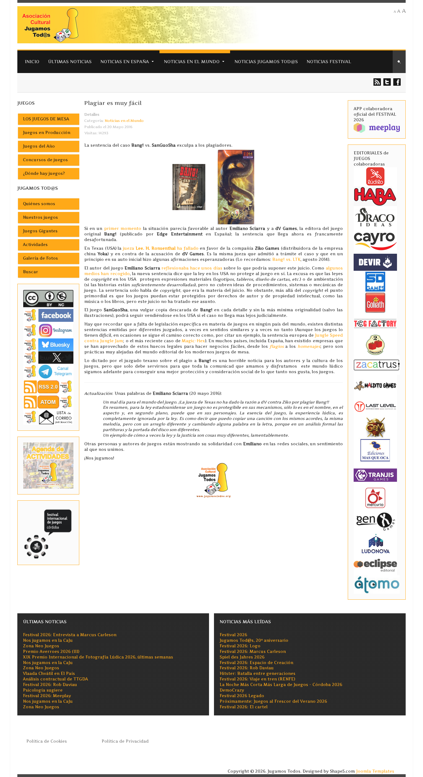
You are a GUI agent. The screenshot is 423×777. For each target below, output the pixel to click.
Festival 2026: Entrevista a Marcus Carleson (69, 634)
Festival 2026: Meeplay (47, 695)
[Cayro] (375, 240)
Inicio (32, 61)
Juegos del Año (39, 146)
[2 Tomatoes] (375, 344)
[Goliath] (375, 302)
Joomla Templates (375, 771)
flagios (277, 346)
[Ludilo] (375, 176)
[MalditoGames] (375, 385)
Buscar (30, 272)
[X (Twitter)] (48, 357)
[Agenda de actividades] (48, 465)
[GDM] (375, 427)
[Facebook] (48, 315)
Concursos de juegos (45, 160)
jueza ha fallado (160, 248)
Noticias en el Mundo (192, 61)
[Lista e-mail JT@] (48, 417)
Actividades (35, 244)
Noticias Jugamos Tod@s (266, 61)
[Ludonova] (375, 543)
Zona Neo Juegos (41, 646)
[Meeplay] (377, 127)
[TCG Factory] (375, 323)
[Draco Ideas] (375, 216)
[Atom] (48, 401)
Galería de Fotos (40, 258)
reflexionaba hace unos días (191, 268)
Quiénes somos (39, 203)
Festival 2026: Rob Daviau (50, 684)
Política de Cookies (46, 741)
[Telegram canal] (48, 371)
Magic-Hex (193, 341)
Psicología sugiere (43, 690)
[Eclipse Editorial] (375, 564)
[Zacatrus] (377, 364)
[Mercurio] (375, 497)
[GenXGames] (375, 520)
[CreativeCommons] (48, 298)
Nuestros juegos (40, 217)
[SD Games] (375, 281)
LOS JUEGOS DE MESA (46, 119)
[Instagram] (48, 330)
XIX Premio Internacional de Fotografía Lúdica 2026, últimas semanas (98, 657)
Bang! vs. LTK (286, 259)
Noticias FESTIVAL (329, 61)
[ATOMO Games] (377, 584)
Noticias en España (124, 61)
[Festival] (48, 532)
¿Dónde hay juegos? (44, 173)
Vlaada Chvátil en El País (49, 673)
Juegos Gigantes (40, 231)
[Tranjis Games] (375, 475)
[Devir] (375, 262)
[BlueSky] (48, 344)
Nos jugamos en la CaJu (48, 640)
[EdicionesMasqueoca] (375, 450)
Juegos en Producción (46, 132)
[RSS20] (48, 386)
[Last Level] (375, 406)
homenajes (309, 346)
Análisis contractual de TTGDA (55, 679)
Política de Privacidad (125, 741)
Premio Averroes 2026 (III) (51, 651)
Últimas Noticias (70, 61)
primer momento (123, 228)
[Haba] (375, 195)
